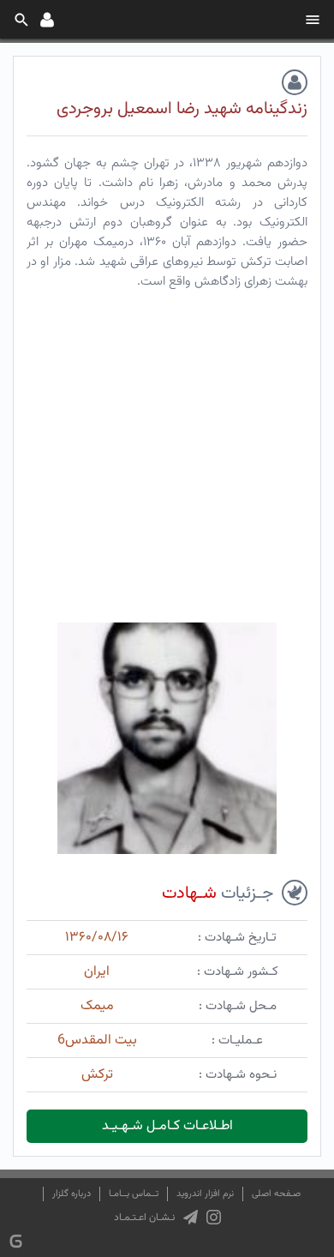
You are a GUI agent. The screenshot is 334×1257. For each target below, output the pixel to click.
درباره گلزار (71, 1194)
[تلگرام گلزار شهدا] (190, 1217)
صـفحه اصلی (276, 1194)
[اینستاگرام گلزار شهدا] (213, 1217)
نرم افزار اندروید (205, 1194)
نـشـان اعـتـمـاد (144, 1217)
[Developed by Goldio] (16, 1241)
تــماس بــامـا (133, 1194)
